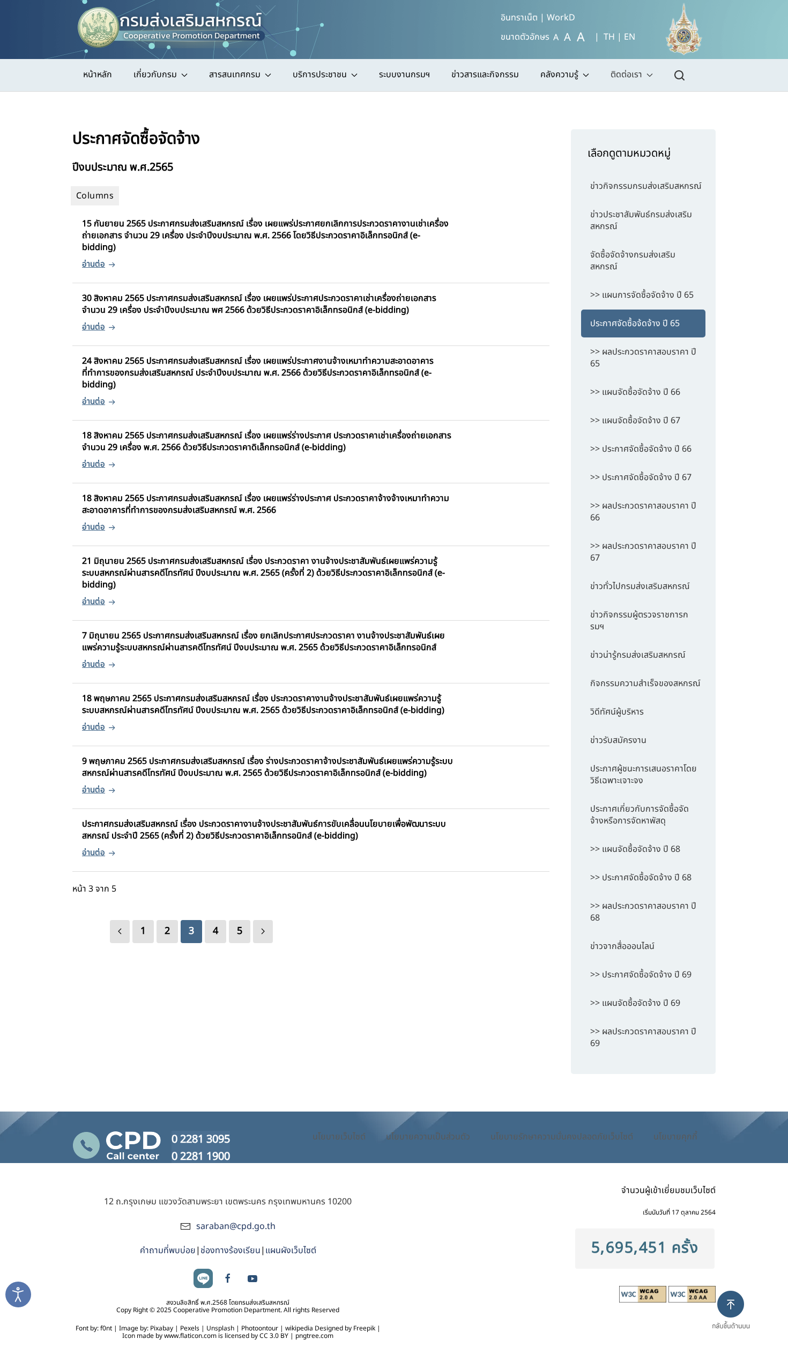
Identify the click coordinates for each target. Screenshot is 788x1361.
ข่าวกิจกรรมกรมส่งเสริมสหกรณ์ (646, 186)
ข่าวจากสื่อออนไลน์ (622, 946)
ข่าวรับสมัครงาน (618, 740)
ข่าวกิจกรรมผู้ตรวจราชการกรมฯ (639, 620)
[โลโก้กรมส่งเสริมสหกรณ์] (176, 24)
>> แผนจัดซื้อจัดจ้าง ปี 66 (635, 392)
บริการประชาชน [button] (320, 74)
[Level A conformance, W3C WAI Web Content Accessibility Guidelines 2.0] (643, 1294)
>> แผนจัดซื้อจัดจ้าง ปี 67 (635, 420)
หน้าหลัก (97, 74)
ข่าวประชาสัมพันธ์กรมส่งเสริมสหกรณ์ (641, 220)
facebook (227, 1278)
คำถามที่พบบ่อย (168, 1250)
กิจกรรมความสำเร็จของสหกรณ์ (645, 683)
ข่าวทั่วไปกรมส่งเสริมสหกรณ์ (640, 586)
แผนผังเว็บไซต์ (290, 1250)
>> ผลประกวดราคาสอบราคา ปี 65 (643, 357)
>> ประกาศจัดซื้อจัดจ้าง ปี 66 (641, 449)
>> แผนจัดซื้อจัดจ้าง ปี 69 (635, 1003)
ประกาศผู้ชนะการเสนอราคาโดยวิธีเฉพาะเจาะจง (643, 774)
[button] (735, 1319)
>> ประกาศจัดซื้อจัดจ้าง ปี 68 (641, 877)
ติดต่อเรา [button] (626, 74)
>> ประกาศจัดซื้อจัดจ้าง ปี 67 (641, 477)
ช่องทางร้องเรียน (230, 1250)
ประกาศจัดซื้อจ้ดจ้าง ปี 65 (635, 323)
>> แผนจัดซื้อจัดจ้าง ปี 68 (635, 849)
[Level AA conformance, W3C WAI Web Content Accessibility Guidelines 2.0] (692, 1294)
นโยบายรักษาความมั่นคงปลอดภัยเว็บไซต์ (561, 1136)
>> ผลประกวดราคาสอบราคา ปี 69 (643, 1037)
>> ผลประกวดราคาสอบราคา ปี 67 (643, 552)
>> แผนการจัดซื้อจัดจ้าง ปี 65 (642, 295)
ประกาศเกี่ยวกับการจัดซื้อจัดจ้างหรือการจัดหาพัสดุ (639, 815)
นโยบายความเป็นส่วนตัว (428, 1136)
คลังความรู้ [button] (559, 74)
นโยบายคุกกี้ (675, 1136)
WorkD (561, 17)
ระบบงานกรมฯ (404, 74)
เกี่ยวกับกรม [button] (155, 74)
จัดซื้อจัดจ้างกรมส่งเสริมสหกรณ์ (632, 260)
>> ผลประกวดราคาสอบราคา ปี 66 (643, 511)
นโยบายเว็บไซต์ (339, 1136)
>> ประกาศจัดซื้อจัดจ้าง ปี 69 (641, 974)
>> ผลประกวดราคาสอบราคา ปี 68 (643, 912)
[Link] (120, 931)
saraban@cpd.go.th (236, 1226)
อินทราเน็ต (519, 17)
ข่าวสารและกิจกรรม (485, 74)
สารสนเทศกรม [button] (235, 74)
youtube (252, 1278)
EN (629, 37)
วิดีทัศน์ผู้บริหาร (617, 711)
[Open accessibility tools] (18, 1294)
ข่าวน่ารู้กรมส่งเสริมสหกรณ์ (638, 655)
